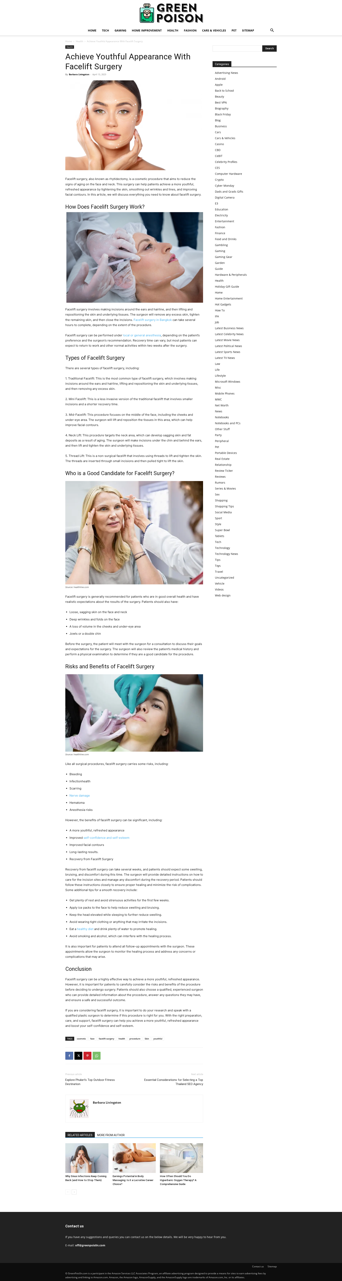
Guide (219, 269)
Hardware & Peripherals (231, 275)
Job (217, 322)
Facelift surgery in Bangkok (153, 320)
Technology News (226, 554)
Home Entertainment (229, 298)
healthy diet (85, 929)
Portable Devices (226, 453)
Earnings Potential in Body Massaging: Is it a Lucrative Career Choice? (133, 1180)
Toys (218, 566)
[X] (78, 1056)
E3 (216, 203)
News (218, 411)
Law (217, 364)
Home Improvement (147, 30)
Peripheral (222, 441)
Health (172, 30)
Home (92, 30)
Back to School (224, 90)
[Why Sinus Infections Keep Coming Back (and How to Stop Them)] (86, 1158)
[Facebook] (69, 1056)
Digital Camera (225, 197)
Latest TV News (225, 358)
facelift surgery (106, 1038)
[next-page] (74, 1192)
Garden (220, 263)
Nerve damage (79, 795)
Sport (218, 518)
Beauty (219, 96)
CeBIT (218, 156)
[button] (272, 31)
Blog (218, 120)
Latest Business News (229, 328)
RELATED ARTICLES (80, 1135)
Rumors (220, 482)
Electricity (221, 215)
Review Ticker (224, 471)
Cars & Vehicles (214, 30)
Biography (221, 108)
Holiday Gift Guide (227, 286)
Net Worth (222, 405)
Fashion (190, 30)
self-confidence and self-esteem (106, 838)
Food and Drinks (226, 239)
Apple (219, 85)
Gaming (120, 30)
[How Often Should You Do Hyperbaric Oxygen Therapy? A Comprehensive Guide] (181, 1158)
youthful (157, 1038)
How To (220, 310)
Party (218, 435)
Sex (217, 494)
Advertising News (226, 73)
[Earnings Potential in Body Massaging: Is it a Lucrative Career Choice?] (134, 1158)
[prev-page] (67, 1192)
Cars (218, 132)
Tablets (219, 536)
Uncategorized (224, 577)
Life (217, 370)
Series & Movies (225, 488)
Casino (219, 144)
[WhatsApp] (97, 1056)
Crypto (219, 180)
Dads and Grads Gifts (229, 191)
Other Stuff (222, 429)
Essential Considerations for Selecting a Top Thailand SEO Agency (173, 1082)
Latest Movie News (227, 340)
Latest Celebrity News (229, 334)
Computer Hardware (228, 174)
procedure (134, 1038)
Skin (147, 1038)
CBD (217, 150)
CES (217, 168)
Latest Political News (228, 346)
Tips (217, 560)
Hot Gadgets (223, 304)
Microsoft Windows (227, 381)
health (122, 1038)
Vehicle (219, 583)
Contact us (258, 1266)
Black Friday (223, 114)
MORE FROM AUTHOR (111, 1135)
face (92, 1038)
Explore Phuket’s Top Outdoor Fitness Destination (90, 1082)
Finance (220, 233)
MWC (218, 399)
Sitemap (248, 30)
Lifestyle (220, 376)
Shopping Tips (224, 506)
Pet (234, 30)
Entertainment (224, 221)
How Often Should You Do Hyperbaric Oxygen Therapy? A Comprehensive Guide (178, 1180)
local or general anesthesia (142, 335)
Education (221, 209)
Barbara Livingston (79, 74)
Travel (219, 571)
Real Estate (222, 459)
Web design (223, 595)
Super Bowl (222, 530)
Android (220, 79)
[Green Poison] (171, 13)
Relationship (223, 465)
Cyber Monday (224, 185)
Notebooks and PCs (227, 423)
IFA (217, 316)
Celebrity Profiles (226, 162)
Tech (105, 30)
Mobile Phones (225, 393)
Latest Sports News (227, 352)
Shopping (221, 500)
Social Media (223, 512)
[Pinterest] (87, 1056)
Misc (218, 387)
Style (218, 524)
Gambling (221, 245)
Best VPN (221, 102)
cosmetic (81, 1038)
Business (221, 126)
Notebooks (222, 417)
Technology (222, 548)
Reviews (220, 476)
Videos (219, 589)
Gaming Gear (223, 257)
